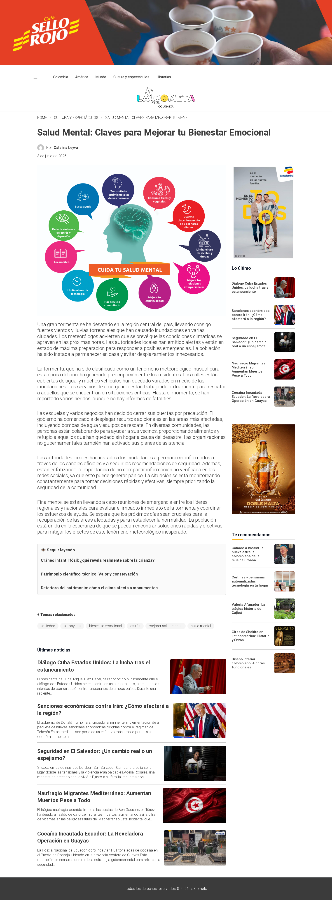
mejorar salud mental (165, 626)
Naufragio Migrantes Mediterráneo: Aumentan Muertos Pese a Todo (248, 369)
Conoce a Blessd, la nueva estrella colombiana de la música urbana (248, 554)
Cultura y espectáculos (76, 117)
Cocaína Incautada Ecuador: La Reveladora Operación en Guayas (251, 397)
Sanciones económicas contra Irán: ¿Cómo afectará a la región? (250, 315)
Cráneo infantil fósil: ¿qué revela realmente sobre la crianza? (97, 560)
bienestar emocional (105, 626)
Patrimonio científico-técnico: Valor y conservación (89, 574)
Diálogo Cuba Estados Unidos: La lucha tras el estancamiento (250, 287)
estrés (135, 626)
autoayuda (72, 626)
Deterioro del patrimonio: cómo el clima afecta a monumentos (99, 587)
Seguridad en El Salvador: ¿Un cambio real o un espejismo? (249, 342)
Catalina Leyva (66, 147)
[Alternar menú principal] (35, 77)
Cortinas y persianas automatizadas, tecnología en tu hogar (250, 581)
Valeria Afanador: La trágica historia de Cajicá (248, 609)
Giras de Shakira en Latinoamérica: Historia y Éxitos (250, 636)
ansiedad (48, 626)
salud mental (201, 626)
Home (42, 117)
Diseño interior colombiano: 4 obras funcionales (248, 663)
